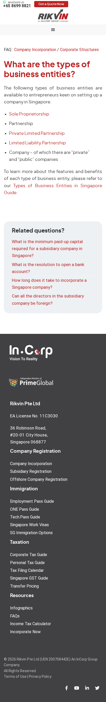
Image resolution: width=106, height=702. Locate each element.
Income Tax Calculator (30, 623)
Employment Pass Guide (32, 501)
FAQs (15, 616)
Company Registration (35, 451)
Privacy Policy (40, 676)
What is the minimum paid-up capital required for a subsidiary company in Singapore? (47, 248)
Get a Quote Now (51, 4)
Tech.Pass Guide (25, 517)
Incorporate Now (25, 631)
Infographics (21, 608)
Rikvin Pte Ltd (53, 15)
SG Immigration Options (31, 532)
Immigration (24, 489)
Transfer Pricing (24, 586)
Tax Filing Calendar (27, 570)
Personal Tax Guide (27, 562)
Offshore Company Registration (38, 479)
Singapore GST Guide (29, 578)
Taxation (19, 542)
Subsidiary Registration (30, 471)
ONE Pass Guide (24, 509)
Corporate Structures (79, 49)
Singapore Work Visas (29, 524)
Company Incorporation (35, 49)
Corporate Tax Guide (28, 554)
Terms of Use (15, 676)
